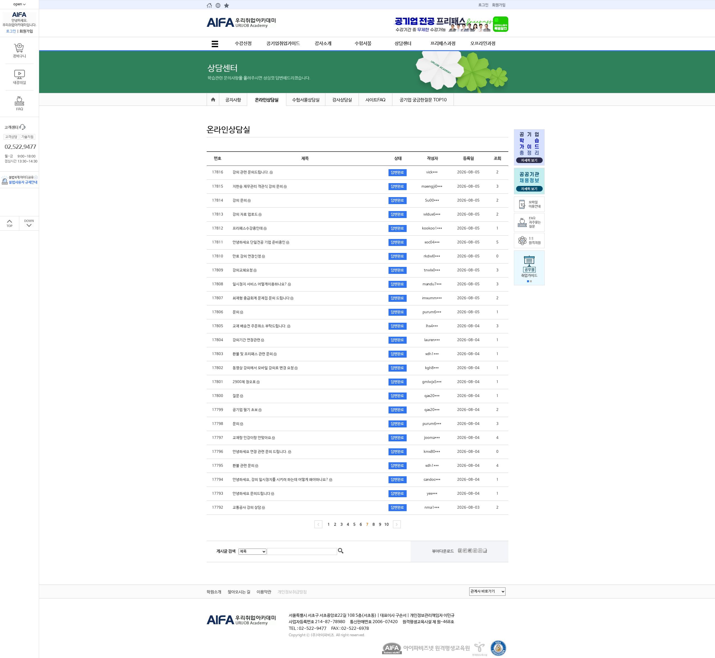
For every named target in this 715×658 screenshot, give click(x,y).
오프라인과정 (482, 43)
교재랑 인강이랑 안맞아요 (252, 438)
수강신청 (243, 43)
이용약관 (264, 592)
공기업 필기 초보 (246, 410)
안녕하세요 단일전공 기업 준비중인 (259, 242)
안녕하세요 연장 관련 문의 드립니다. (260, 452)
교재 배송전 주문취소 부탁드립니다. (260, 326)
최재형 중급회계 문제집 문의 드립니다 (261, 298)
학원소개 (214, 592)
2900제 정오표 (245, 382)
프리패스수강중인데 (248, 228)
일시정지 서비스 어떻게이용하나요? (260, 284)
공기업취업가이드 (283, 43)
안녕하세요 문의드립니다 (252, 494)
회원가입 (499, 5)
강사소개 (323, 43)
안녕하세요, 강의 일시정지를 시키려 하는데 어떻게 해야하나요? (281, 480)
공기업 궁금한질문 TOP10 (423, 100)
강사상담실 (342, 100)
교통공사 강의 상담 (247, 508)
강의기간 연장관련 (247, 340)
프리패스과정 (443, 43)
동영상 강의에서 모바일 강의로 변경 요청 (264, 368)
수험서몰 (363, 43)
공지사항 (233, 100)
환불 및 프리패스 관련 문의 (253, 354)
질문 (236, 396)
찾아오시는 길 (239, 592)
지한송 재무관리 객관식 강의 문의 (258, 187)
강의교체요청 (243, 270)
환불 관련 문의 (244, 466)
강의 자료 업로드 (246, 214)
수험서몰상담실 (306, 100)
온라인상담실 (266, 100)
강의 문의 (240, 200)
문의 (236, 312)
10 (386, 525)
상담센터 (403, 43)
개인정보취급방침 (292, 592)
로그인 (483, 5)
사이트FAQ (375, 100)
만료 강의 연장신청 (247, 256)
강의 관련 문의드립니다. (251, 172)
